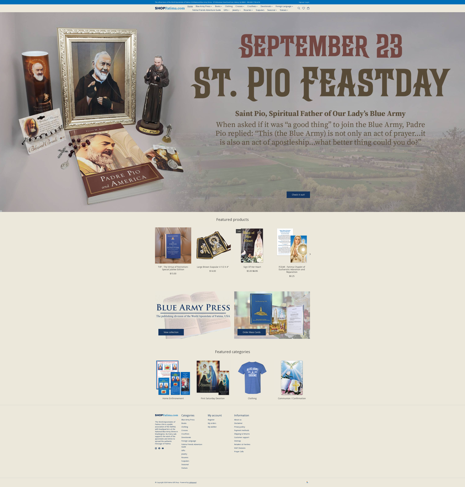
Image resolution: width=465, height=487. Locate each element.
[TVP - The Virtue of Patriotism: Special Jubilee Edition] (173, 245)
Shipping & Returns (242, 434)
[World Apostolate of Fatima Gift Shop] (170, 8)
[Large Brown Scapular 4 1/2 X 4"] (213, 245)
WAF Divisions (239, 448)
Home (190, 6)
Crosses (184, 430)
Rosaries (184, 457)
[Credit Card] (307, 482)
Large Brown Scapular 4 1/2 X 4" (213, 266)
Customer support (241, 437)
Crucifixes (185, 434)
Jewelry (184, 454)
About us (237, 419)
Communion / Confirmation (292, 398)
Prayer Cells (239, 451)
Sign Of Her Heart (252, 266)
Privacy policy (239, 427)
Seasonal (185, 464)
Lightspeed (192, 482)
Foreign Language (188, 441)
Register (211, 419)
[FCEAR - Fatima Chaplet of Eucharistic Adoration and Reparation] (292, 245)
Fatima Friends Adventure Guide (206, 10)
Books (183, 423)
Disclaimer (238, 423)
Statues (184, 468)
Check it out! (298, 194)
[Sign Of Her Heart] (252, 245)
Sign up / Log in (304, 2)
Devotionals (186, 437)
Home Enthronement (173, 398)
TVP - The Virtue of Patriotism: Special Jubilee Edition (173, 268)
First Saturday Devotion (213, 398)
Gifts (183, 450)
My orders (212, 423)
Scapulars (260, 10)
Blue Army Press (188, 419)
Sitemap (237, 441)
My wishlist (212, 427)
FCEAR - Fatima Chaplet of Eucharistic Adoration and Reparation (292, 269)
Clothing (229, 6)
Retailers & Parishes (242, 444)
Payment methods (241, 430)
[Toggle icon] (299, 8)
